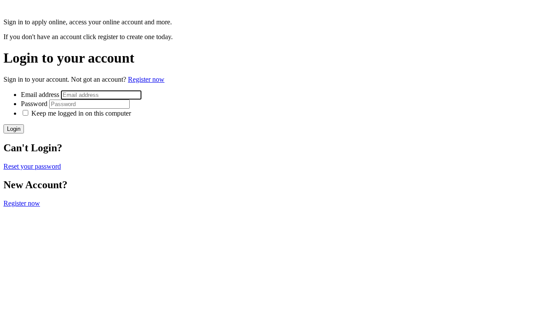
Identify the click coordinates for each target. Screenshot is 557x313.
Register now (146, 79)
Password (35, 103)
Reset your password (32, 166)
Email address (41, 94)
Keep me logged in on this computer (81, 113)
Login (13, 129)
